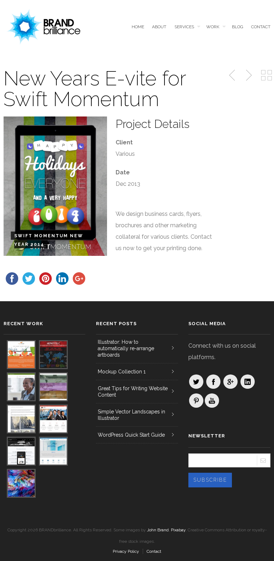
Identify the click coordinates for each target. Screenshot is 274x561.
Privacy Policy (126, 551)
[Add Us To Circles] (230, 381)
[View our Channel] (212, 400)
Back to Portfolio (266, 75)
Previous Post (232, 75)
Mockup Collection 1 (122, 371)
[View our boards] (196, 400)
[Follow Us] (196, 381)
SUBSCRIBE (210, 480)
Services (184, 26)
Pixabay (178, 529)
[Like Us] (213, 381)
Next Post (247, 75)
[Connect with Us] (247, 381)
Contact (260, 26)
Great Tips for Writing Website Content (133, 392)
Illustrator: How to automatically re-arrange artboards (126, 348)
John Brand (158, 529)
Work (212, 26)
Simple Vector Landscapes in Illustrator (131, 415)
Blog (237, 26)
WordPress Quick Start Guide (131, 435)
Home (138, 26)
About (159, 26)
